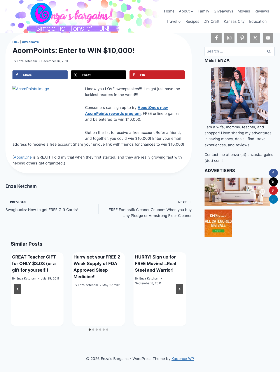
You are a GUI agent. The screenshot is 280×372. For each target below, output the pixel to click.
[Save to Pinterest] (273, 190)
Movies (244, 11)
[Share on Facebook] (273, 173)
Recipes (192, 21)
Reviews (261, 11)
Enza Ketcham (27, 61)
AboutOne (23, 157)
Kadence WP (183, 358)
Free (15, 42)
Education (258, 21)
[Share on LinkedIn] (273, 199)
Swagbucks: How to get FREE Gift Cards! (41, 206)
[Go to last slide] (17, 289)
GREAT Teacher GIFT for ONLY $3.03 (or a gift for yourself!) (34, 263)
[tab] (90, 329)
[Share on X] (273, 181)
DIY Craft (211, 21)
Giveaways (223, 11)
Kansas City (234, 21)
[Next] (179, 289)
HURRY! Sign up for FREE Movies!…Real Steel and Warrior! (155, 263)
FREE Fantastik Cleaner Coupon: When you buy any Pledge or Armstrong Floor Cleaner (150, 209)
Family (203, 11)
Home (169, 11)
